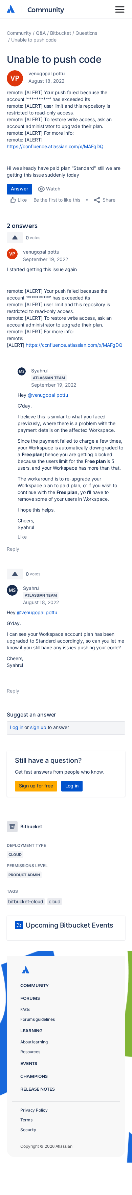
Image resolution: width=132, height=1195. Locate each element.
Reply (13, 549)
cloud (55, 901)
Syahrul (39, 370)
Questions (86, 33)
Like (22, 537)
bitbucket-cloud (25, 901)
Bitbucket (60, 33)
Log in (16, 727)
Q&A (41, 33)
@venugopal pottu (48, 395)
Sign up (38, 727)
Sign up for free (36, 785)
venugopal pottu (46, 73)
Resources (30, 1051)
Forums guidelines (37, 1019)
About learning (34, 1041)
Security (28, 1129)
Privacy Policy (34, 1110)
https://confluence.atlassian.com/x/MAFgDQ (55, 146)
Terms (26, 1119)
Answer (19, 188)
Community (45, 9)
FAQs (25, 1009)
